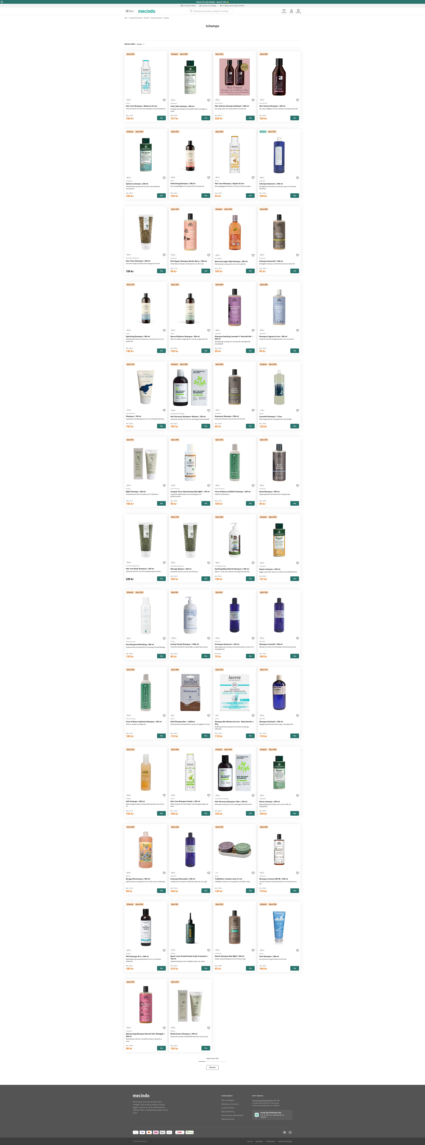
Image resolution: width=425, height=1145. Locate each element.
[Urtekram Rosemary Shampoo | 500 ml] (235, 387)
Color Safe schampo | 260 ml (182, 106)
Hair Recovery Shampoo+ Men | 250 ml (231, 801)
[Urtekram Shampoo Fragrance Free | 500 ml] (279, 307)
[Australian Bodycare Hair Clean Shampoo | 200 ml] (146, 232)
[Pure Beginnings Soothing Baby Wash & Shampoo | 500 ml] (235, 540)
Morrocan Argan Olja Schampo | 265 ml (231, 261)
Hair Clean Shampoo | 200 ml (138, 261)
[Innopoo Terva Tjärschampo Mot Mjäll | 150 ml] (190, 462)
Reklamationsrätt (227, 1119)
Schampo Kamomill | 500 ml (271, 261)
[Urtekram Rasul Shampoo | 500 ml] (279, 462)
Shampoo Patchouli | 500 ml (271, 721)
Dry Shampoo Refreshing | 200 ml (140, 644)
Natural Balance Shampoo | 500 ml (185, 336)
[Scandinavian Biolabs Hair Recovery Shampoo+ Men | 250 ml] (235, 772)
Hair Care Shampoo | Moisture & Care (141, 106)
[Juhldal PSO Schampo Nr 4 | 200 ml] (146, 927)
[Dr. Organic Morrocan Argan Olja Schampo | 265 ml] (235, 232)
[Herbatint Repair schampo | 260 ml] (279, 540)
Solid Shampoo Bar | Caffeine (182, 721)
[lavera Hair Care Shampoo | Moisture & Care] (146, 77)
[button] (298, 11)
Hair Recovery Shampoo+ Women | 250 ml (188, 416)
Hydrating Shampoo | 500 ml (138, 336)
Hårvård (146, 18)
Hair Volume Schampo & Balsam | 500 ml (232, 106)
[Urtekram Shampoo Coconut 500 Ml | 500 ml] (279, 850)
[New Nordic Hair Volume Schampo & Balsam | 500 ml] (235, 77)
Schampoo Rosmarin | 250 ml (227, 644)
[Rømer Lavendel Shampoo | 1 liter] (279, 387)
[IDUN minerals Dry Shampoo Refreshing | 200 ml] (146, 615)
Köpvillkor (259, 1141)
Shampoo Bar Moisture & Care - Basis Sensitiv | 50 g (234, 722)
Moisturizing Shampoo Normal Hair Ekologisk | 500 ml (145, 1035)
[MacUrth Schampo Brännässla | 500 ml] (190, 850)
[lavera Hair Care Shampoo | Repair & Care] (235, 154)
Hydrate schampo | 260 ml (137, 184)
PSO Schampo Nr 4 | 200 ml (137, 956)
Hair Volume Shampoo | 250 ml (272, 106)
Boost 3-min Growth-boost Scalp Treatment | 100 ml (189, 957)
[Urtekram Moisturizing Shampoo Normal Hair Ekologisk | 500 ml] (146, 1005)
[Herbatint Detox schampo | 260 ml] (279, 772)
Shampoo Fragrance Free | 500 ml (273, 336)
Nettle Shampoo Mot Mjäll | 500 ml (229, 956)
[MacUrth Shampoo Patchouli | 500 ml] (279, 692)
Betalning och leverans (230, 1104)
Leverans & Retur (227, 1108)
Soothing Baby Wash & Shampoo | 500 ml (232, 569)
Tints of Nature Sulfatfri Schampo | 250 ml (232, 491)
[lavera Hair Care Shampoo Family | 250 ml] (190, 772)
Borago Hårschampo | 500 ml (138, 879)
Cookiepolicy (270, 1141)
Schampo (166, 18)
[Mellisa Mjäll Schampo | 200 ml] (146, 462)
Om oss (250, 1141)
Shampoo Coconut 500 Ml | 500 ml (273, 879)
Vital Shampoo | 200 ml (269, 956)
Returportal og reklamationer (232, 1115)
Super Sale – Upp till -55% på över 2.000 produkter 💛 (212, 2)
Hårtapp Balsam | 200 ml (180, 569)
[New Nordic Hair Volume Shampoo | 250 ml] (279, 77)
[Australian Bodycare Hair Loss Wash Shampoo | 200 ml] (146, 540)
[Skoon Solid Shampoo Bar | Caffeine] (190, 692)
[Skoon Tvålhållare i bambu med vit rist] (235, 850)
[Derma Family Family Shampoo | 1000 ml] (190, 615)
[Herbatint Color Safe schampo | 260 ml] (190, 77)
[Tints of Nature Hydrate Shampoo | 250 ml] (146, 692)
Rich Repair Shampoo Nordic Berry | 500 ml (188, 261)
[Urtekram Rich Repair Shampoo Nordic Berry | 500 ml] (190, 232)
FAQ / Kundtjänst (227, 1100)
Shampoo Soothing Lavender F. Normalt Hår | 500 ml (234, 337)
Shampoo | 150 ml (133, 416)
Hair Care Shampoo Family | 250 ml (185, 801)
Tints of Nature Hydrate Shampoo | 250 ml (144, 721)
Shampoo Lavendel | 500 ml (271, 644)
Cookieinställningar (285, 1141)
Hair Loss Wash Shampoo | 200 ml (140, 569)
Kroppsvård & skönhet (135, 18)
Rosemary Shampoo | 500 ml (227, 416)
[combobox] (211, 11)
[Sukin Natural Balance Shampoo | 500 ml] (190, 307)
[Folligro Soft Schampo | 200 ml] (146, 772)
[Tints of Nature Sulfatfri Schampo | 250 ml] (235, 462)
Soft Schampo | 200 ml (135, 801)
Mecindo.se (143, 1141)
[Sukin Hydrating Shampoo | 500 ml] (146, 307)
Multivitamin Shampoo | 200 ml (183, 1034)
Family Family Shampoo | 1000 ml (184, 644)
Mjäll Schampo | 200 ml (136, 491)
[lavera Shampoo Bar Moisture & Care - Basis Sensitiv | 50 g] (235, 692)
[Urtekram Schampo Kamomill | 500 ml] (279, 232)
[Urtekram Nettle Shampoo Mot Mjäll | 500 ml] (235, 927)
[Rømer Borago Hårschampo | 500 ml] (146, 850)
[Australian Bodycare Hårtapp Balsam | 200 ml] (190, 540)
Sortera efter (130, 44)
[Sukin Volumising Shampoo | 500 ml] (190, 154)
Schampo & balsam (156, 18)
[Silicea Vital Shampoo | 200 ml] (279, 927)
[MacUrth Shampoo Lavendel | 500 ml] (279, 615)
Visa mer (212, 1067)
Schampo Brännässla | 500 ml (182, 879)
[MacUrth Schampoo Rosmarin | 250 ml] (235, 615)
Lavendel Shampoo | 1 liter (270, 416)
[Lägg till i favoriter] (164, 100)
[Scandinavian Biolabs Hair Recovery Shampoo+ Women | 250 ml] (190, 387)
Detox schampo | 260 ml (269, 801)
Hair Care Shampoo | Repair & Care (229, 183)
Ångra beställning (228, 1111)
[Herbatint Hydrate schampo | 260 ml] (146, 155)
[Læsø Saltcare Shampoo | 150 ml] (146, 387)
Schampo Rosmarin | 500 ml (271, 184)
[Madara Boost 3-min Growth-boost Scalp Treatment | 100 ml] (190, 927)
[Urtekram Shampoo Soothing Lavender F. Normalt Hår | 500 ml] (235, 307)
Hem (126, 18)
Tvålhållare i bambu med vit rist (228, 879)
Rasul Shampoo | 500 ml (269, 491)
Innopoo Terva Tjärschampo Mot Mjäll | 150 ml (190, 491)
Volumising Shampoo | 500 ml (182, 183)
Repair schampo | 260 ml (269, 569)
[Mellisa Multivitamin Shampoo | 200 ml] (190, 1005)
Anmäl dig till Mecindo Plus (262, 1100)
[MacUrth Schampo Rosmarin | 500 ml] (279, 155)
